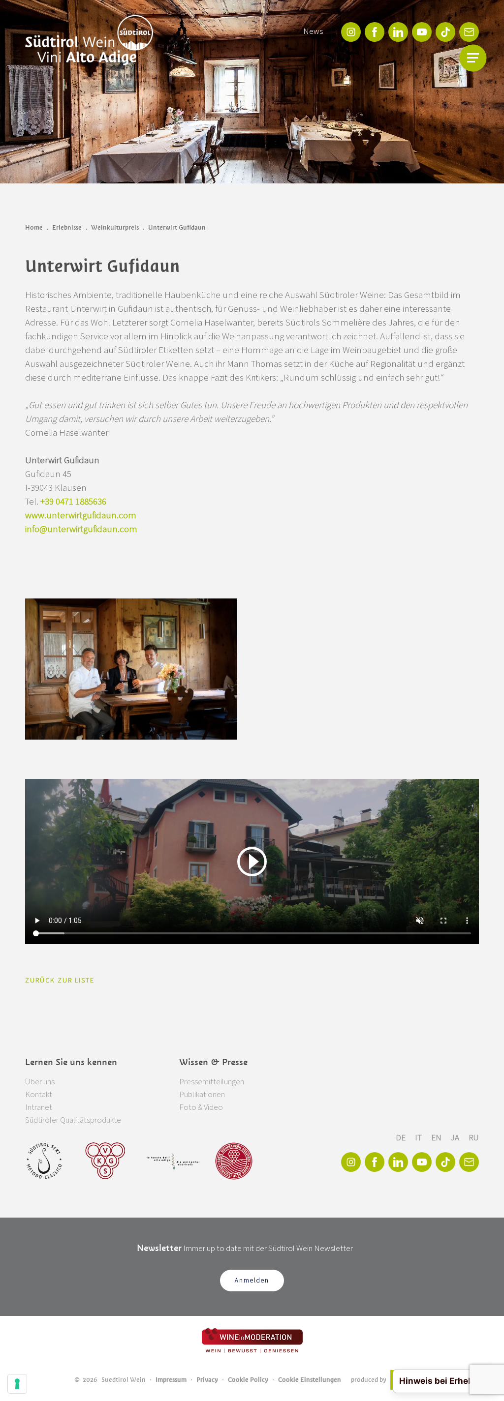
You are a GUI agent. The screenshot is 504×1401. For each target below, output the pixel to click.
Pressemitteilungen (211, 1082)
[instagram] (351, 32)
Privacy (207, 1379)
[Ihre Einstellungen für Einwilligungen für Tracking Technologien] (17, 1383)
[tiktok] (445, 32)
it (419, 1138)
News (313, 31)
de (401, 1138)
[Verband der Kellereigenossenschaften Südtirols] (105, 1161)
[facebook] (374, 32)
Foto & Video (201, 1107)
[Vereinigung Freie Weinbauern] (233, 1161)
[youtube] (422, 32)
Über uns (40, 1082)
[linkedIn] (398, 32)
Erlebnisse (67, 227)
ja (456, 1138)
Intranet (38, 1107)
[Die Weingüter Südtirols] (173, 1161)
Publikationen (202, 1095)
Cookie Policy (248, 1379)
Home (34, 227)
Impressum (171, 1379)
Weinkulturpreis (115, 227)
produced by (368, 1379)
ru (474, 1138)
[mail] (469, 32)
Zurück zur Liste (59, 980)
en (437, 1138)
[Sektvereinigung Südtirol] (44, 1161)
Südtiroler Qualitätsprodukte (73, 1120)
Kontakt (38, 1095)
